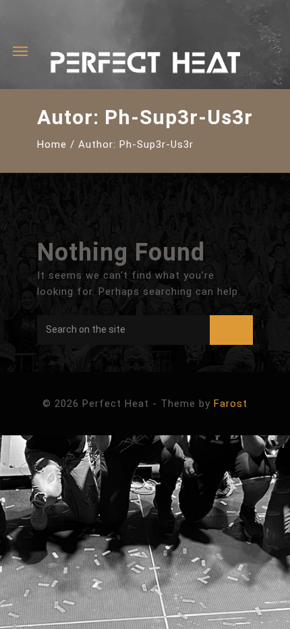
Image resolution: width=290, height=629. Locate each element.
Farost (231, 404)
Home (52, 144)
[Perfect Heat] (145, 65)
